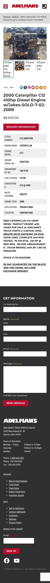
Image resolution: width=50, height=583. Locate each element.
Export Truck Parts (17, 491)
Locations (13, 515)
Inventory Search (16, 495)
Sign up (11, 551)
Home (6, 16)
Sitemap (12, 519)
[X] (25, 87)
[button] (43, 43)
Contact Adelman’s (17, 512)
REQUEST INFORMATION (21, 127)
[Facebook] (21, 87)
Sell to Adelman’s (16, 508)
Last (5, 334)
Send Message (16, 403)
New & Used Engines (18, 481)
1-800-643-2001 (17, 458)
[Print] (40, 87)
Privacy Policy (15, 522)
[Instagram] (29, 87)
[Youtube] (33, 87)
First (5, 323)
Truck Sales (14, 488)
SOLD (15, 16)
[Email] (37, 87)
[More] (44, 87)
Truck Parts (14, 484)
